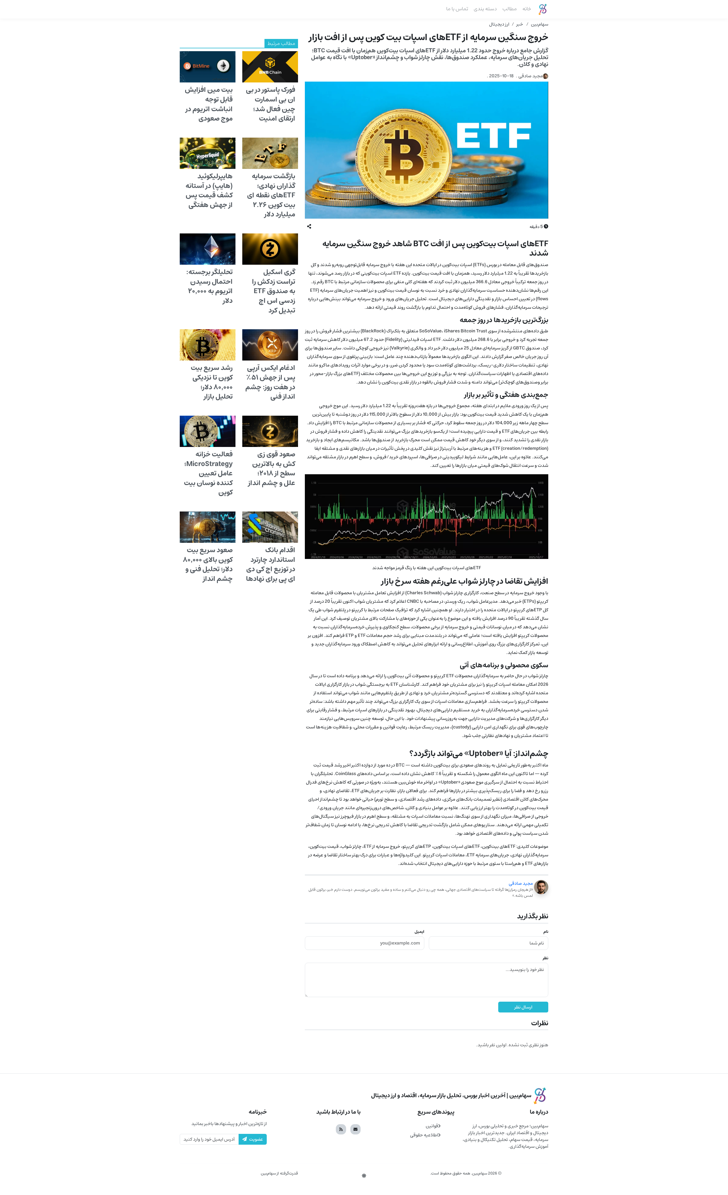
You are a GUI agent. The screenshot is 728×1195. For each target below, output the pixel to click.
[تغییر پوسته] (364, 1176)
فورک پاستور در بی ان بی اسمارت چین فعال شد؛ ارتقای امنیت (270, 104)
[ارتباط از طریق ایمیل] (355, 1129)
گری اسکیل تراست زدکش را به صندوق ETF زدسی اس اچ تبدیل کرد (273, 291)
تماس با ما (457, 8)
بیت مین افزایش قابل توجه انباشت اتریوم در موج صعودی (209, 104)
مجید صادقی (521, 883)
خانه (526, 8)
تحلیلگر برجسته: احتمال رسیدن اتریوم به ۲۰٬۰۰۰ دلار (209, 286)
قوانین (432, 1126)
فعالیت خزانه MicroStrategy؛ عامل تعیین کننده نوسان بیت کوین (208, 473)
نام (545, 932)
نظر (545, 958)
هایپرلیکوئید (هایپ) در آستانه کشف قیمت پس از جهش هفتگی (209, 190)
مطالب (509, 8)
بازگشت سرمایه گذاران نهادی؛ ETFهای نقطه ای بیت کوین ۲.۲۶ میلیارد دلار (271, 195)
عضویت (256, 1139)
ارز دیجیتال (499, 24)
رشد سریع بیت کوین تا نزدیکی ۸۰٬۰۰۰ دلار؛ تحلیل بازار (212, 382)
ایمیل (419, 932)
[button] (309, 226)
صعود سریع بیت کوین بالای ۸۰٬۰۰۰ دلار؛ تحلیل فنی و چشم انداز (208, 564)
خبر (520, 24)
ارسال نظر (523, 1007)
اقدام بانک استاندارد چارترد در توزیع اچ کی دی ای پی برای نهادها (270, 564)
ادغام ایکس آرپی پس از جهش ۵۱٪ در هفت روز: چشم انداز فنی (270, 382)
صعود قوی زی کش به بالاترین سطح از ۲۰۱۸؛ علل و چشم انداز (271, 468)
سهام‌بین (539, 24)
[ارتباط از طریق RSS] (341, 1129)
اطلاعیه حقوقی (424, 1135)
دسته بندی (485, 8)
